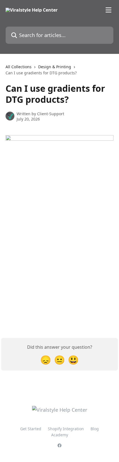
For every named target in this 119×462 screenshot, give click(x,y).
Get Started (30, 428)
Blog (94, 428)
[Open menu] (108, 10)
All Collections (19, 66)
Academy (59, 434)
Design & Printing (54, 66)
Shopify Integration (66, 428)
